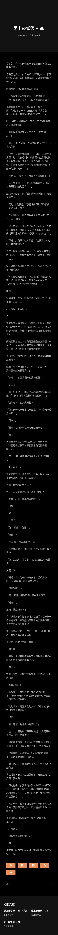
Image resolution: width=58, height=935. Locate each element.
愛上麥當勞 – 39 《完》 (16, 910)
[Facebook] (10, 865)
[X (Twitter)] (22, 865)
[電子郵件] (10, 872)
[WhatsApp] (44, 865)
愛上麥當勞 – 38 (39, 910)
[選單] (53, 5)
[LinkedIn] (33, 865)
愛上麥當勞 (36, 35)
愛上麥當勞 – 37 (12, 922)
